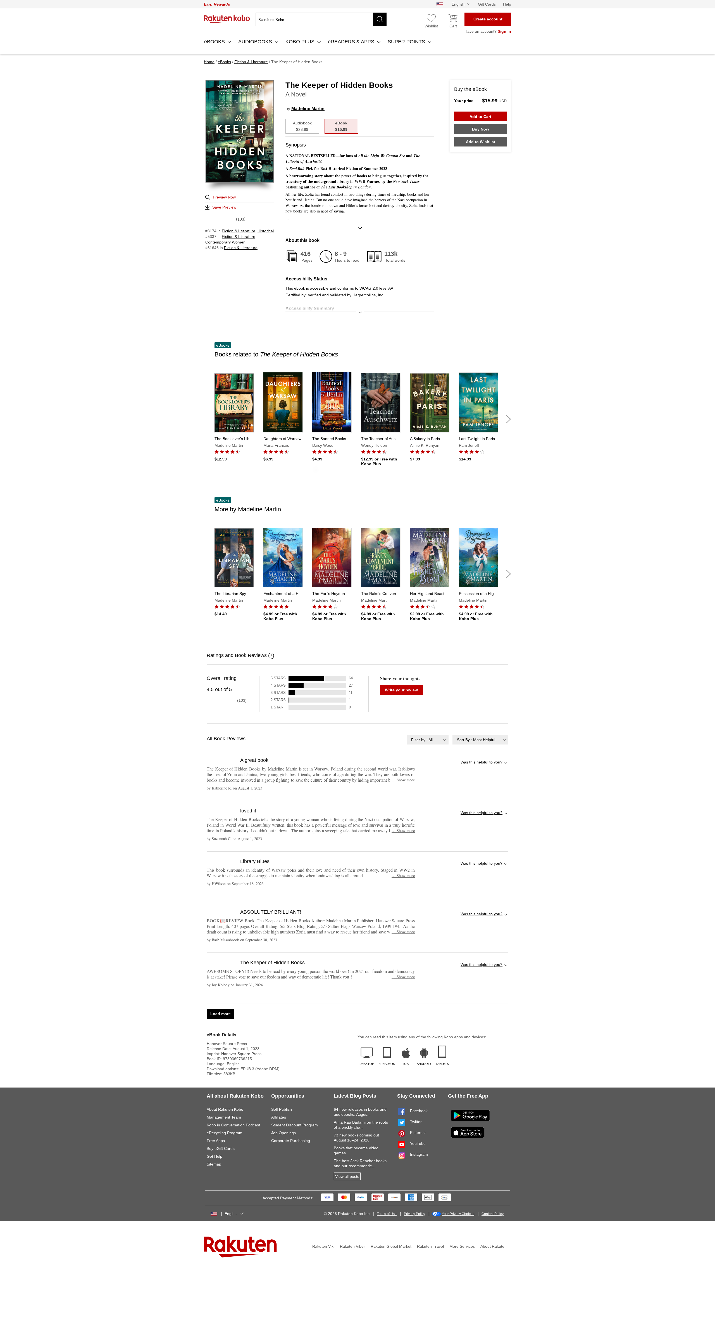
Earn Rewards (217, 4)
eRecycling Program (224, 1133)
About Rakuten (493, 1246)
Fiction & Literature (238, 231)
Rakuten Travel (430, 1246)
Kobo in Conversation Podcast (233, 1125)
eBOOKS (215, 41)
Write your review (401, 690)
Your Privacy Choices (458, 1214)
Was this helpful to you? (481, 762)
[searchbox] (321, 19)
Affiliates (278, 1117)
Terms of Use (387, 1214)
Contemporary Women (225, 242)
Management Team (224, 1117)
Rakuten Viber (352, 1246)
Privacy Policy (414, 1214)
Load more (220, 1013)
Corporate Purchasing (290, 1140)
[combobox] (428, 739)
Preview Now (224, 197)
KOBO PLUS (300, 41)
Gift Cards (487, 4)
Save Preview (224, 207)
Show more (403, 780)
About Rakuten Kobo (225, 1109)
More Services (462, 1246)
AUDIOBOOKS (255, 41)
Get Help (214, 1156)
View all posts (347, 1176)
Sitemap (214, 1164)
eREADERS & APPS (352, 41)
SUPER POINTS (407, 41)
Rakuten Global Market (391, 1246)
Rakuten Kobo (227, 19)
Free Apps (216, 1140)
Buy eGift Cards (221, 1148)
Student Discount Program (294, 1125)
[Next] (508, 419)
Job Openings (283, 1133)
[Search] (380, 19)
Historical (266, 231)
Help (507, 4)
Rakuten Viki (323, 1246)
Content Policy (493, 1214)
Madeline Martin (308, 108)
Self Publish (281, 1109)
